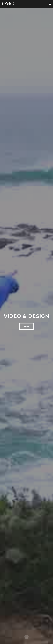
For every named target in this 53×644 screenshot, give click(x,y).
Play (26, 326)
